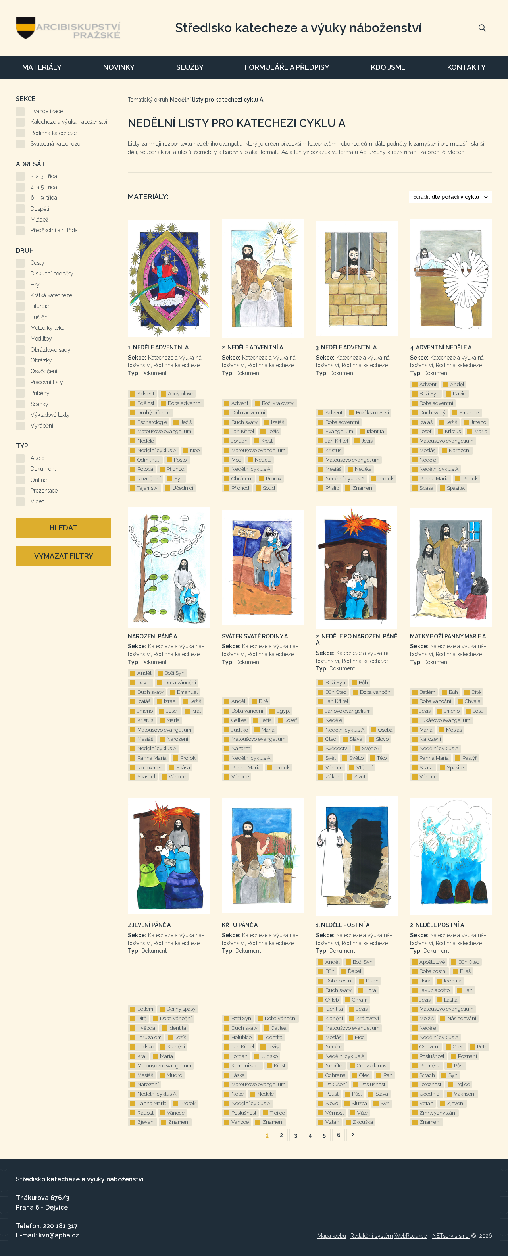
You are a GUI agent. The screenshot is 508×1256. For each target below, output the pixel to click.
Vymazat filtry (63, 556)
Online (39, 480)
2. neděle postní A (437, 925)
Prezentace (44, 490)
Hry (35, 284)
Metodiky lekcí (48, 328)
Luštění (40, 317)
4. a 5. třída (44, 187)
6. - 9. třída (44, 198)
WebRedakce (410, 1236)
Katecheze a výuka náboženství (69, 122)
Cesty (37, 263)
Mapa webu (332, 1236)
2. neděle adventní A (252, 347)
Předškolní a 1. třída (54, 230)
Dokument (43, 469)
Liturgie (40, 306)
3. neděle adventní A (346, 347)
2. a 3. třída (44, 176)
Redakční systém (371, 1236)
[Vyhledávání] (482, 28)
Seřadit (446, 197)
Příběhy (40, 393)
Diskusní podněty (52, 273)
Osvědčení (44, 371)
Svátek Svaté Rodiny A (255, 636)
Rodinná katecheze (54, 133)
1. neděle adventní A (158, 347)
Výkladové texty (50, 415)
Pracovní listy (47, 382)
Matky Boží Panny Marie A (448, 636)
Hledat (64, 528)
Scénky (39, 404)
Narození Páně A (152, 636)
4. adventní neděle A (440, 347)
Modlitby (41, 338)
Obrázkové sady (51, 350)
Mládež (39, 219)
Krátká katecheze (51, 295)
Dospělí (40, 209)
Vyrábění (42, 425)
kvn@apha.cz (58, 1235)
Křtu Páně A (240, 925)
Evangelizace (47, 111)
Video (37, 501)
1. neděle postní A (342, 925)
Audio (37, 458)
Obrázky (41, 360)
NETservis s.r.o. (451, 1236)
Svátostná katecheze (55, 144)
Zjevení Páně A (149, 925)
